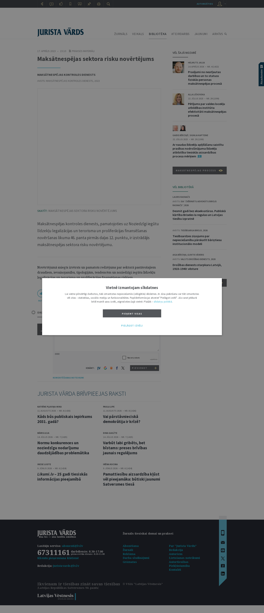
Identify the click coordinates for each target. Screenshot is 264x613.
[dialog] (132, 306)
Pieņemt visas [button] (132, 313)
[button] (132, 325)
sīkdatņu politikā (163, 301)
